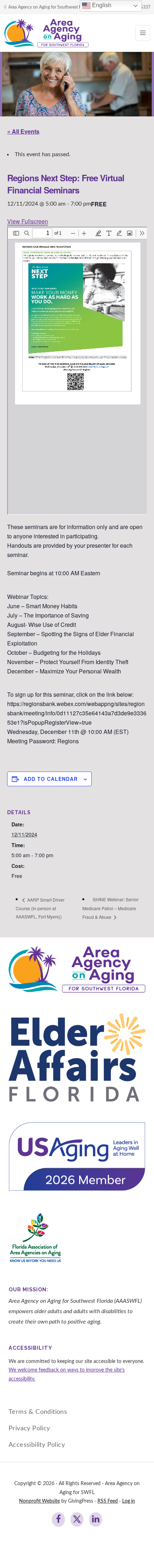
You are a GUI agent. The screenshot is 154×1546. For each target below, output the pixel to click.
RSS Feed (107, 1501)
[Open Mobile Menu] (143, 33)
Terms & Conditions (38, 1412)
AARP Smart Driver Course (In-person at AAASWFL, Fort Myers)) (40, 908)
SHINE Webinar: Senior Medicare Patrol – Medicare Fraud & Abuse (110, 908)
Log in (128, 1501)
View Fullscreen (27, 221)
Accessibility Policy (37, 1445)
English (101, 5)
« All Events (23, 131)
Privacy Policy (29, 1428)
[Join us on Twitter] (77, 1519)
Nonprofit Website (39, 1501)
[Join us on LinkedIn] (95, 1519)
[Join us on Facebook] (58, 1519)
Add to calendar (51, 778)
